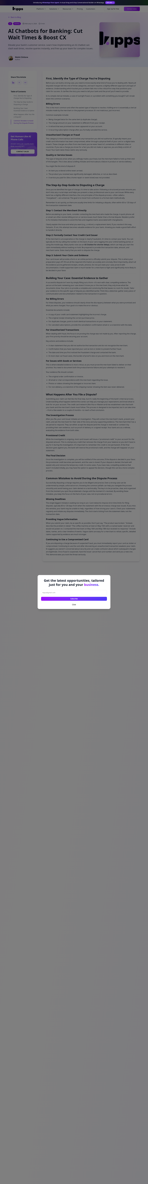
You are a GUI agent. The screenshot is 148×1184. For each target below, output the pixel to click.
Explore (109, 2)
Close (74, 604)
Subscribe (74, 599)
